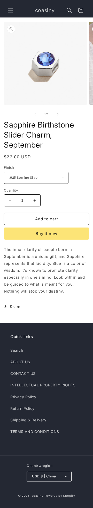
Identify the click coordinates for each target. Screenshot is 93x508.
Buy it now (46, 233)
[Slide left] (35, 114)
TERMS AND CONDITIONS (34, 431)
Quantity (11, 190)
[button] (10, 10)
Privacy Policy (23, 397)
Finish (9, 167)
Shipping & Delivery (28, 420)
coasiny (37, 495)
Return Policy (22, 408)
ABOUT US (20, 362)
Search (16, 350)
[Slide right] (58, 114)
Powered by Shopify (59, 495)
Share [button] (15, 306)
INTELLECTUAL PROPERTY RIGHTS (43, 385)
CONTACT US (23, 373)
